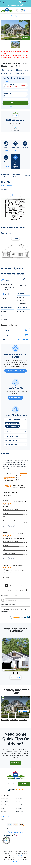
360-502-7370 (17, 832)
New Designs (5, 801)
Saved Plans (19, 798)
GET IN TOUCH (15, 762)
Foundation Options (17, 176)
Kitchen (8, 431)
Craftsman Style (13, 16)
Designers (18, 801)
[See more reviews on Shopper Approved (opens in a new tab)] (14, 526)
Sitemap (19, 855)
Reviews (27, 176)
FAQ (2, 808)
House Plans (4, 16)
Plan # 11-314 (23, 711)
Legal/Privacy (5, 805)
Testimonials (19, 808)
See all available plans (15, 5)
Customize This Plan (15, 398)
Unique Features (11, 444)
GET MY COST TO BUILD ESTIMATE (15, 370)
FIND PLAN (25, 784)
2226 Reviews (10, 480)
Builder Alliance (20, 811)
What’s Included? (15, 107)
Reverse (25, 37)
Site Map (3, 811)
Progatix (15, 861)
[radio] (22, 473)
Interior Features (11, 436)
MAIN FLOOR (23, 719)
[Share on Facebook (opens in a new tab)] (9, 526)
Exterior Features (11, 440)
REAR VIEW (14, 719)
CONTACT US (5, 816)
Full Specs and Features (6, 176)
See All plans (15, 677)
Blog (2, 819)
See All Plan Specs (15, 164)
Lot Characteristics (12, 419)
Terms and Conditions (21, 805)
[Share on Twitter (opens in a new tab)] (11, 526)
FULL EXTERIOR (5, 719)
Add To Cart (16, 103)
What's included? (6, 185)
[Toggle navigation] (28, 10)
